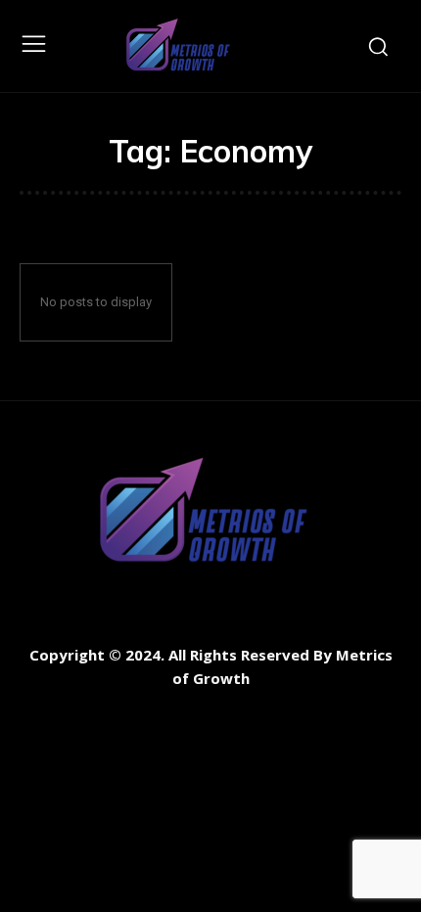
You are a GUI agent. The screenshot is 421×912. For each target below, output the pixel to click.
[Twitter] (125, 712)
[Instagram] (81, 712)
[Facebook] (37, 712)
